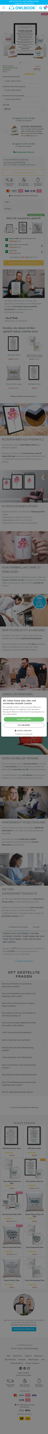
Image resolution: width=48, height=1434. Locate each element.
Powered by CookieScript (24, 734)
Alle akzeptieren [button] (24, 719)
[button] (24, 730)
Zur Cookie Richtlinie (10, 714)
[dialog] (24, 717)
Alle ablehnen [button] (24, 725)
